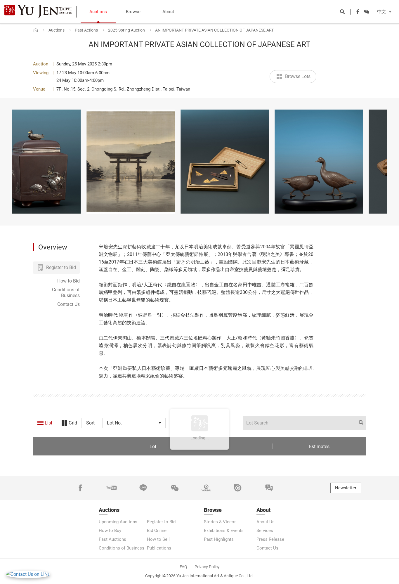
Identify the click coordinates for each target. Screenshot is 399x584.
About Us (265, 521)
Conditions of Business (66, 292)
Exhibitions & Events (224, 530)
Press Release (270, 539)
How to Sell (158, 539)
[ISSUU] (238, 488)
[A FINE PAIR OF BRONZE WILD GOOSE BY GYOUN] (261, 162)
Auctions (56, 30)
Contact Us (68, 304)
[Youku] (206, 488)
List (48, 423)
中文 (381, 11)
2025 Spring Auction (126, 30)
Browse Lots (297, 76)
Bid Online (156, 530)
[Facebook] (80, 488)
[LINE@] (143, 488)
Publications (159, 548)
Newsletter (345, 488)
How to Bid (68, 281)
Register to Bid (61, 267)
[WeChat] (175, 488)
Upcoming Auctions (118, 521)
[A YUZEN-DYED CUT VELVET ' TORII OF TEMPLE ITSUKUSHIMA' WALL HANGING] (73, 162)
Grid (73, 423)
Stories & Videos (220, 521)
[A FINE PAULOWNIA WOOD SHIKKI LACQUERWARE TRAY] (167, 162)
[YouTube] (111, 488)
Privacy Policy (207, 566)
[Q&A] (269, 488)
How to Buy (110, 530)
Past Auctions (112, 539)
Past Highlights (219, 539)
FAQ (183, 566)
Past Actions (86, 30)
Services (264, 530)
